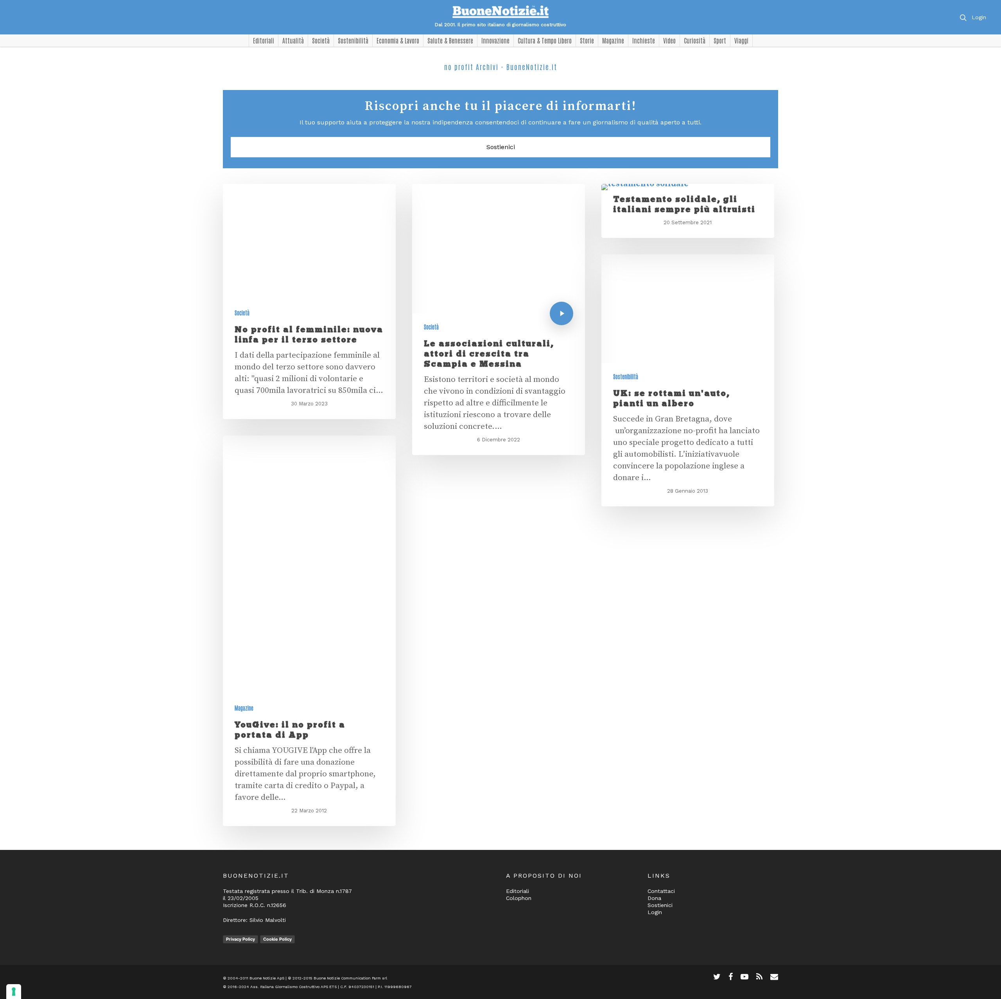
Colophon (518, 898)
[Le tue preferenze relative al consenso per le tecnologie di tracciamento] (13, 991)
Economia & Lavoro (398, 40)
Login (979, 17)
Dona (654, 898)
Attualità (293, 40)
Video (669, 40)
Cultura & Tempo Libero (545, 40)
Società (321, 40)
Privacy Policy (240, 939)
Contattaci (661, 891)
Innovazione (495, 40)
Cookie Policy (277, 939)
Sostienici (500, 147)
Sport (720, 40)
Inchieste (643, 40)
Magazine (613, 40)
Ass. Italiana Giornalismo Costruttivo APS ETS (293, 987)
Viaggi (741, 40)
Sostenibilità (353, 40)
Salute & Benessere (450, 40)
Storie (587, 40)
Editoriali (263, 40)
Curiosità (694, 40)
